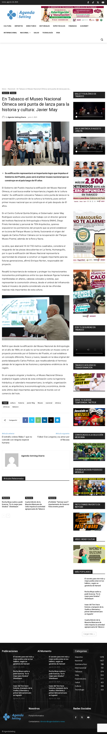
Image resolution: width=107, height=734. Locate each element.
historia (21, 403)
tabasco (15, 407)
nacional (49, 403)
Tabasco (13, 93)
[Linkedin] (44, 420)
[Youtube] (103, 2)
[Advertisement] (53, 63)
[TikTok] (93, 2)
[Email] (51, 420)
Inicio (4, 89)
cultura (12, 403)
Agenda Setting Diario (17, 117)
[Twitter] (98, 2)
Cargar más (88, 634)
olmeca (58, 403)
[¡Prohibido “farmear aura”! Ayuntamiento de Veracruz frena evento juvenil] (58, 491)
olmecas (6, 407)
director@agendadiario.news (52, 721)
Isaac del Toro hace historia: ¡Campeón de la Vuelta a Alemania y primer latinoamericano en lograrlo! (94, 609)
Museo (40, 403)
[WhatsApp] (38, 420)
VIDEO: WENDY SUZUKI (85, 539)
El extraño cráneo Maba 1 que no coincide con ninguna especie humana (17, 440)
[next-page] (8, 516)
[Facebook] (88, 2)
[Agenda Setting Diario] (4, 117)
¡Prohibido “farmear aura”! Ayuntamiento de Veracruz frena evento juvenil (58, 504)
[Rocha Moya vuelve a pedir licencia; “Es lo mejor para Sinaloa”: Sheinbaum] (12, 491)
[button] (102, 39)
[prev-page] (3, 516)
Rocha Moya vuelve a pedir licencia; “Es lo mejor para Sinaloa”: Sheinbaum (12, 504)
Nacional (11, 89)
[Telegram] (57, 420)
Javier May (31, 403)
